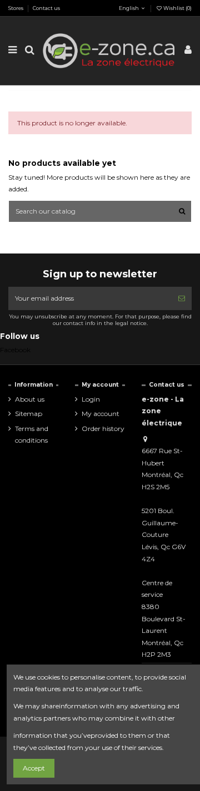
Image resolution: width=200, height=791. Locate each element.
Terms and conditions (31, 434)
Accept (34, 768)
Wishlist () (177, 8)
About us (29, 399)
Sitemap (28, 413)
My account (100, 413)
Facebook (15, 350)
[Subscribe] (182, 298)
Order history (103, 428)
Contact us (46, 8)
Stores (16, 8)
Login (91, 399)
